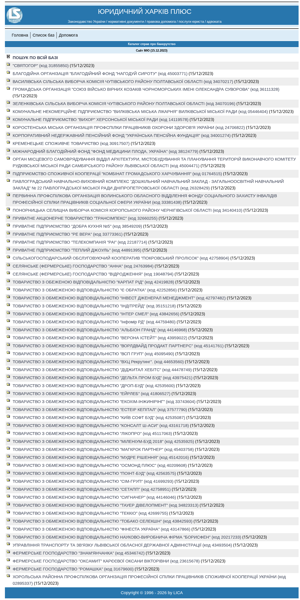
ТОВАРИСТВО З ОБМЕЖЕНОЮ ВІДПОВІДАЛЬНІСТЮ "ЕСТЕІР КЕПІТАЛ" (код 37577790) (100, 409)
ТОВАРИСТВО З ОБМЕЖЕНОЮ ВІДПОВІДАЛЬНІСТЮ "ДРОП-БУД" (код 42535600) (94, 385)
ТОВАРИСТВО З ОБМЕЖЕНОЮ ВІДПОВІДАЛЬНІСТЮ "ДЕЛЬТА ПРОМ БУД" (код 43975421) (103, 377)
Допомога (68, 35)
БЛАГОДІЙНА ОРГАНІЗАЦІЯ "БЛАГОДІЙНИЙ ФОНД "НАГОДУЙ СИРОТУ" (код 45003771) (101, 73)
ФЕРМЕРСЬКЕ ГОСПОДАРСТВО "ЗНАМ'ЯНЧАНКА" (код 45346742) (79, 553)
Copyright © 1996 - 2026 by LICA (152, 592)
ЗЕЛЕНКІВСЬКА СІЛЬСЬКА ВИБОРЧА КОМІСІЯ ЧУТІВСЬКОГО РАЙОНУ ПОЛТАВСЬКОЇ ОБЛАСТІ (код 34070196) (124, 103)
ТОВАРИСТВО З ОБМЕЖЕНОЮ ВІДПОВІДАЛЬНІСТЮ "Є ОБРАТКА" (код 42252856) (95, 290)
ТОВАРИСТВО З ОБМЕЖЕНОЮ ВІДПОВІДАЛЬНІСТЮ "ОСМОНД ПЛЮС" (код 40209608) (100, 465)
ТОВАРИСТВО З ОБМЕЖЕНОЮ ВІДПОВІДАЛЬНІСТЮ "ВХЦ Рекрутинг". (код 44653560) (99, 361)
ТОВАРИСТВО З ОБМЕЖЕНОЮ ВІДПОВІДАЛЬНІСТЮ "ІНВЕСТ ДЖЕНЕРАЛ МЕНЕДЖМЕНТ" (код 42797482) (120, 298)
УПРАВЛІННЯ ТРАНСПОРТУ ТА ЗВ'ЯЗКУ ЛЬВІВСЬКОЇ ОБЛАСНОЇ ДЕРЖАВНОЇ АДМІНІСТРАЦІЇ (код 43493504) (123, 545)
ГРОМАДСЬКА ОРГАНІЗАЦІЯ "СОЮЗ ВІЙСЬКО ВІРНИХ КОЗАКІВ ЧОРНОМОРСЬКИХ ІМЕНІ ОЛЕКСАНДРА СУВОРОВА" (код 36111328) (146, 89)
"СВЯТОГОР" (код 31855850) (41, 65)
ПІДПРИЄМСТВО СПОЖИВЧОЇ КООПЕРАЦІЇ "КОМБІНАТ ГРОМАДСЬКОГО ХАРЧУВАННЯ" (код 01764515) (118, 173)
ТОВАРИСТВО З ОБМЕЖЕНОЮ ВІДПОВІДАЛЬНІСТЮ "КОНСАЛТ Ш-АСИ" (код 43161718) (101, 425)
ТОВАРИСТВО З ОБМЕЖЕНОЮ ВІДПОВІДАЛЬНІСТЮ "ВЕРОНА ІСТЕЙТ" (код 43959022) (100, 338)
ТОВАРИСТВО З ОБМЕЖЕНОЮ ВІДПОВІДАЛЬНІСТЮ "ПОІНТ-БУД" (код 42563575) (95, 473)
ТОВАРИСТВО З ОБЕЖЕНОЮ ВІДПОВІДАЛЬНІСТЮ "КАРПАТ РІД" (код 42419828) (94, 282)
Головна (20, 35)
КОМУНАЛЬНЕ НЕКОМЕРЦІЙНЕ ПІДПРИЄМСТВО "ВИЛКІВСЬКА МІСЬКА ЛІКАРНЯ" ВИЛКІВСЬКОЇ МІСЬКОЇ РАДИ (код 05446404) (141, 111)
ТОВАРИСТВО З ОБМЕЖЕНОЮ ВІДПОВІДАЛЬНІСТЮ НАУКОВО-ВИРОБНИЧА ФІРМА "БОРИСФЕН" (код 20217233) (127, 537)
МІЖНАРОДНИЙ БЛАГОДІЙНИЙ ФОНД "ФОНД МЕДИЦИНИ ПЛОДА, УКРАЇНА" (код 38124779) (106, 151)
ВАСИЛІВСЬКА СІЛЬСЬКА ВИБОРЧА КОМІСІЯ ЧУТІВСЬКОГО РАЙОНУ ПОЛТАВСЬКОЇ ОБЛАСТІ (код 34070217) (123, 81)
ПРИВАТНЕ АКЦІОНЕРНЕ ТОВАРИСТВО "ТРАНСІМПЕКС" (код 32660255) (86, 218)
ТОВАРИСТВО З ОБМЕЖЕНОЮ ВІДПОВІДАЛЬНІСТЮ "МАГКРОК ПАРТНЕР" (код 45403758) (104, 449)
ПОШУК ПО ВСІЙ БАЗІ (35, 57)
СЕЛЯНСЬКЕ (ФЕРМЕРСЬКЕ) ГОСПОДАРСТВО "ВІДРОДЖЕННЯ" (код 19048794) (94, 274)
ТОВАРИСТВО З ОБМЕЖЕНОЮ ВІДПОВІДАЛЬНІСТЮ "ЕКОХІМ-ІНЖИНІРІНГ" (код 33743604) (105, 401)
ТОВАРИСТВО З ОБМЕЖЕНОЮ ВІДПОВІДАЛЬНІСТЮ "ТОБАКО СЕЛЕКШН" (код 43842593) (103, 521)
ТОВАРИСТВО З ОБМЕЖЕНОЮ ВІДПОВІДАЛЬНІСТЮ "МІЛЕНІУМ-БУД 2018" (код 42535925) (104, 441)
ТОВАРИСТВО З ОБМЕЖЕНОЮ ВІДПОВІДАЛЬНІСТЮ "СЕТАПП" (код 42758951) (92, 489)
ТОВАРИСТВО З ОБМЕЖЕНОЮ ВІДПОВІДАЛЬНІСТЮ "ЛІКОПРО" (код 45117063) (93, 433)
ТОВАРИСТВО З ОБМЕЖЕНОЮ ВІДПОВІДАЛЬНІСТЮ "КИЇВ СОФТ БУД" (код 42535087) (99, 417)
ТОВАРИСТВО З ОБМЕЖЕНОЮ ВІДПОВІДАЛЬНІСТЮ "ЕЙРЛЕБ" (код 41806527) (92, 393)
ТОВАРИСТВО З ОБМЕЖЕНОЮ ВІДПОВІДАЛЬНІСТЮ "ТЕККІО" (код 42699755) (91, 513)
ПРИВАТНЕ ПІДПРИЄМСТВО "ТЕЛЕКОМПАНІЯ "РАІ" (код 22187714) (80, 242)
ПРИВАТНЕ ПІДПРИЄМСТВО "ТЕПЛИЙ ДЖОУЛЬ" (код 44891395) (77, 250)
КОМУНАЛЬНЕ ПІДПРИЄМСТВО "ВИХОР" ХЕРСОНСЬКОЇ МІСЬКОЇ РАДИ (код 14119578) (101, 119)
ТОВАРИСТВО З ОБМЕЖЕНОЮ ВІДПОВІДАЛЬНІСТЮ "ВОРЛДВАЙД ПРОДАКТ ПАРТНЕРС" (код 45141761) (119, 345)
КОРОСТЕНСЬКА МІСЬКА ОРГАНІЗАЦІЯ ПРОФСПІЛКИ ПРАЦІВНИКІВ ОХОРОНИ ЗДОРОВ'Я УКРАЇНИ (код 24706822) (129, 127)
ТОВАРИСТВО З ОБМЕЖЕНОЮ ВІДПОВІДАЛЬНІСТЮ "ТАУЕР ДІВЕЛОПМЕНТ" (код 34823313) (106, 505)
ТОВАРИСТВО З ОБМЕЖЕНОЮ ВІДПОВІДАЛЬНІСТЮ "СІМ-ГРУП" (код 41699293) (94, 481)
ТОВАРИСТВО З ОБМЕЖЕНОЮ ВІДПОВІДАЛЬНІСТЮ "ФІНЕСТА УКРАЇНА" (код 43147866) (102, 529)
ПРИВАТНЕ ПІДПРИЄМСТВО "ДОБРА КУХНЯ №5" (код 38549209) (78, 226)
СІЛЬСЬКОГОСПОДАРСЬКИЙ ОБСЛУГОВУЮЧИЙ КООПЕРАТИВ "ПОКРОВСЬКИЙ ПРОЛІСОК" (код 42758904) (121, 258)
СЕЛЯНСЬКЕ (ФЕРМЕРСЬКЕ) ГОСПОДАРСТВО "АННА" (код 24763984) (84, 266)
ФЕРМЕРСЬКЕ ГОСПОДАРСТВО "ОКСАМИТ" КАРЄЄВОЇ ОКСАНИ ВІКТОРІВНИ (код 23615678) (107, 561)
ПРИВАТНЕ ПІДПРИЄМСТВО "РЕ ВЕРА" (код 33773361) (68, 234)
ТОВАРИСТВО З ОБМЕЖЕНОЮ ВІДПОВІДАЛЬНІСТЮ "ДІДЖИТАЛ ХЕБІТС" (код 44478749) (103, 369)
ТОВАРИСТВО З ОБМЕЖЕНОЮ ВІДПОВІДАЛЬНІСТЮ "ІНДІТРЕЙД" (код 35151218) (95, 306)
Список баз (43, 35)
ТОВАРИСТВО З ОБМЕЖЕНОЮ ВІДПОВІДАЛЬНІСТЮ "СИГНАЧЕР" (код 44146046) (95, 497)
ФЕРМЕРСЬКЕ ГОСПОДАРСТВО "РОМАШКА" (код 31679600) (74, 569)
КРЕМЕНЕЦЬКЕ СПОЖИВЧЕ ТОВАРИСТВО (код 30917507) (72, 143)
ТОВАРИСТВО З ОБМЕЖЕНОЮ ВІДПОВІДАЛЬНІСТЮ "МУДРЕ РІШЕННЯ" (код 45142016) (101, 457)
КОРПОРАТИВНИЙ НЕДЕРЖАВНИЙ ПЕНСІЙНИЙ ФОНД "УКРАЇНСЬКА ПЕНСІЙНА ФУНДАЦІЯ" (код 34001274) (122, 135)
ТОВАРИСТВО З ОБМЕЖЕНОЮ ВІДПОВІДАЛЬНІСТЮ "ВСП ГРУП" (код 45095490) (94, 353)
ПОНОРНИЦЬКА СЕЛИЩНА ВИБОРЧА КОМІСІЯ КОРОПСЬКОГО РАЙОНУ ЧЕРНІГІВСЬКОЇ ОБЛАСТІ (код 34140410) (128, 210)
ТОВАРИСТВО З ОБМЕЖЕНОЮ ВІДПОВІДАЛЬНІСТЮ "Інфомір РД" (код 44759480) (95, 322)
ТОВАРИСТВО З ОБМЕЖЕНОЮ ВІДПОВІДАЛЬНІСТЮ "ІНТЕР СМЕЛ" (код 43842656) (96, 314)
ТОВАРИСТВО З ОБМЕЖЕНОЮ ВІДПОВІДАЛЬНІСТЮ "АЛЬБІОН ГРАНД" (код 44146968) (100, 330)
